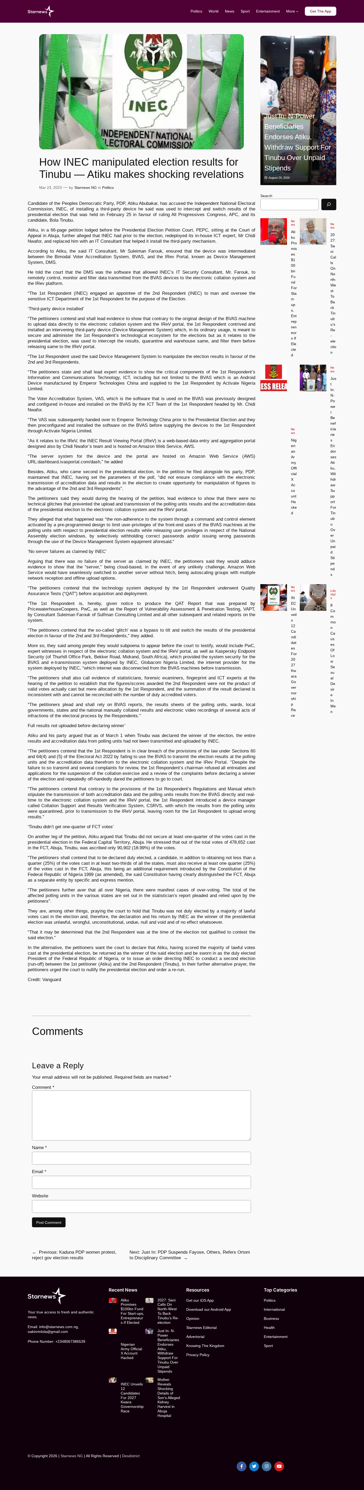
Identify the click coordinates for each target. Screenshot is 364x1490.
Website (40, 1195)
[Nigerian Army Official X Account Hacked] (273, 378)
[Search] (328, 204)
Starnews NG (85, 187)
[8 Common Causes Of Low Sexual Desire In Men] (313, 597)
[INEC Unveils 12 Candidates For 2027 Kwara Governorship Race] (303, 110)
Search (266, 196)
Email (39, 1171)
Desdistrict (131, 1456)
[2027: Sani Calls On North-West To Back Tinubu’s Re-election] (313, 231)
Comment (43, 1087)
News (293, 223)
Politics (108, 187)
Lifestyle (333, 594)
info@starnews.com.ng (58, 1327)
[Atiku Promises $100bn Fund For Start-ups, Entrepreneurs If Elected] (273, 231)
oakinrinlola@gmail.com (48, 1331)
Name (39, 1147)
